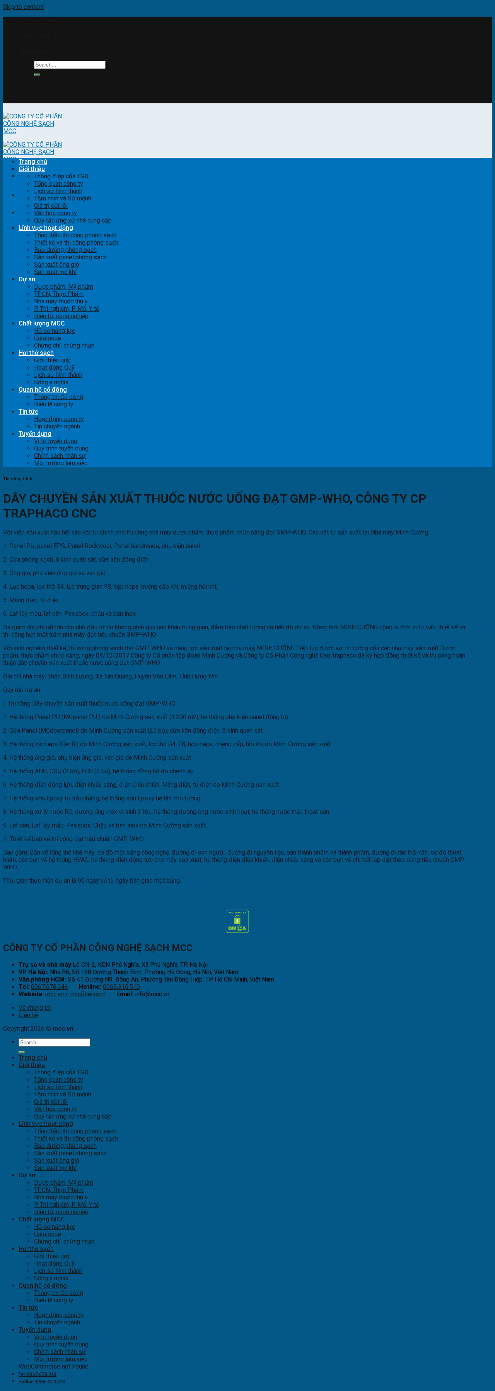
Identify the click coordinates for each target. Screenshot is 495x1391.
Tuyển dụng (35, 433)
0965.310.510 (121, 986)
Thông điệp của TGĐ (61, 176)
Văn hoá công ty (55, 213)
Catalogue (47, 338)
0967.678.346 (49, 986)
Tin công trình (17, 478)
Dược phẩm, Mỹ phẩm (63, 286)
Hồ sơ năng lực (54, 330)
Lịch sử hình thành (58, 191)
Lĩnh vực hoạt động (46, 227)
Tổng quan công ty (58, 183)
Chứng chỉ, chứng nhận (64, 345)
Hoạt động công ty (59, 419)
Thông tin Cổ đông (58, 397)
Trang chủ (33, 161)
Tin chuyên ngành (57, 426)
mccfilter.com (88, 994)
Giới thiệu (32, 169)
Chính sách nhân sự (60, 455)
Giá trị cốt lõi (51, 205)
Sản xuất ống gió (56, 264)
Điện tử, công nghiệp (61, 316)
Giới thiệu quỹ (52, 360)
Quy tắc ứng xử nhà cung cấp (73, 220)
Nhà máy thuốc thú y (61, 301)
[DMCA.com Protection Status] (237, 931)
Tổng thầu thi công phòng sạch (75, 235)
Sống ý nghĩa (51, 382)
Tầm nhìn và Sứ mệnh (62, 198)
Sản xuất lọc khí (55, 272)
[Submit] (37, 75)
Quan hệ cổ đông (43, 389)
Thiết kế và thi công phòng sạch (76, 242)
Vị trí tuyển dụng (55, 441)
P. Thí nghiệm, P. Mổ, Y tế (66, 308)
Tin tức (28, 411)
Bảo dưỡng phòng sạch (65, 250)
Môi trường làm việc (60, 463)
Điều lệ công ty (53, 404)
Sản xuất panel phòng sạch (70, 257)
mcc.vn (54, 994)
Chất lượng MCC (42, 323)
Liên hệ (28, 1015)
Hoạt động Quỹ (54, 367)
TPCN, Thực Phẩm (59, 294)
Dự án (27, 279)
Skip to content (23, 6)
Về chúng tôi (35, 1007)
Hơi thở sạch (36, 352)
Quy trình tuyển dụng (61, 448)
